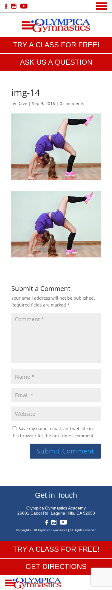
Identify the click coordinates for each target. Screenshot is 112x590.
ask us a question (56, 62)
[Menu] (101, 6)
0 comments (72, 103)
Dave (22, 103)
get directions (56, 566)
